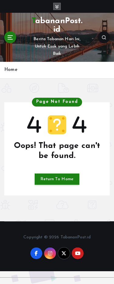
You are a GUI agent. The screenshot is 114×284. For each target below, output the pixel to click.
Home (10, 70)
